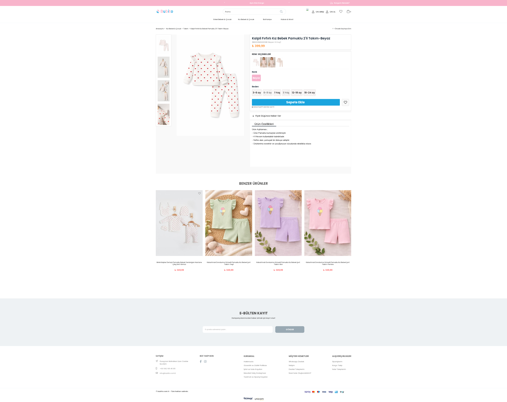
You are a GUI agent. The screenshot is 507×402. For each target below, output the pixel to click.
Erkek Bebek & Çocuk (222, 19)
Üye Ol (332, 12)
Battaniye (267, 19)
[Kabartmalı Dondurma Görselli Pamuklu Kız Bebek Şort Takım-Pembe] (327, 223)
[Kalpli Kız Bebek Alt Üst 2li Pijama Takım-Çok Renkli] (279, 62)
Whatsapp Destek (296, 361)
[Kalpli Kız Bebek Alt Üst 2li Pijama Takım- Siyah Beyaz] (271, 62)
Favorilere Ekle (199, 193)
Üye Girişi (320, 12)
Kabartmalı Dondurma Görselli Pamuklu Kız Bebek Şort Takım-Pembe (328, 263)
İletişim (292, 365)
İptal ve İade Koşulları (253, 369)
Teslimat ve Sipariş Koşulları (256, 377)
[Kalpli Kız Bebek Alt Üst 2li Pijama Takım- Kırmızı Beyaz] (263, 62)
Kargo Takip (337, 365)
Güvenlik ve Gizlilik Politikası (255, 365)
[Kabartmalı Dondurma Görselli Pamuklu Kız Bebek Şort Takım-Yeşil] (228, 223)
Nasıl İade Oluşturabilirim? (300, 373)
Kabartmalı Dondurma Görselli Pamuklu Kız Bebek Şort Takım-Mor (278, 263)
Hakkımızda (248, 361)
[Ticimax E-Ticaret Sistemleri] (253, 399)
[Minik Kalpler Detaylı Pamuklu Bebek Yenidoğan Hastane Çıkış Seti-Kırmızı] (179, 223)
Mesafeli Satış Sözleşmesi (255, 373)
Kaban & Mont (287, 19)
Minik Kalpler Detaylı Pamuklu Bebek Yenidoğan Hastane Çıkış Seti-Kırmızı (179, 263)
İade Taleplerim (339, 369)
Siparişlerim (337, 361)
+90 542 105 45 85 (167, 368)
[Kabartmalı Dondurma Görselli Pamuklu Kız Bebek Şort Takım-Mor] (278, 223)
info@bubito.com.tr (168, 373)
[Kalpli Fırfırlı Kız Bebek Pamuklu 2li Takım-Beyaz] (256, 62)
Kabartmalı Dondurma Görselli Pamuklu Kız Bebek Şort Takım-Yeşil (229, 263)
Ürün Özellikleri (264, 124)
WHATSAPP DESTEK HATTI (263, 107)
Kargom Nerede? (342, 3)
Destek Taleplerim (296, 369)
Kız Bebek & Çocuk (246, 19)
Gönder (290, 329)
